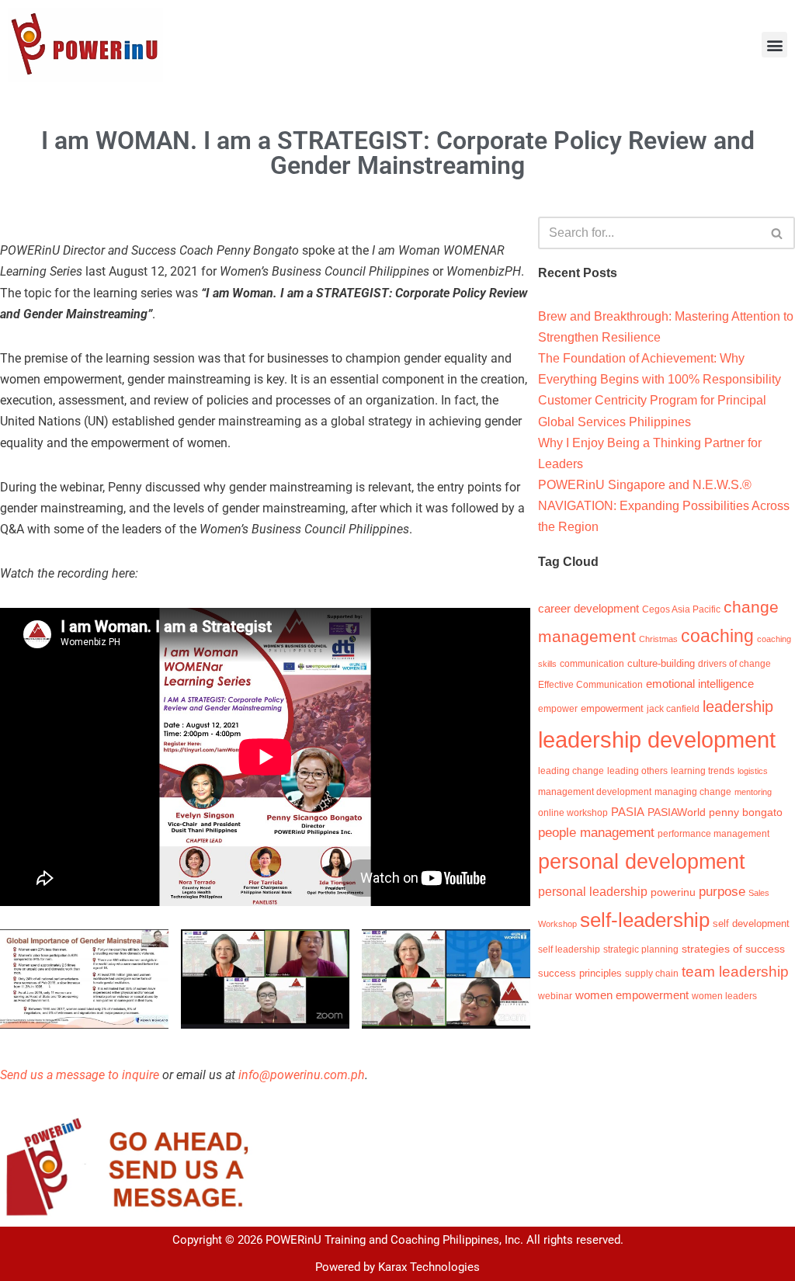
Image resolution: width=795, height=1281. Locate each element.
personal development (641, 861)
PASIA (627, 812)
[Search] (777, 233)
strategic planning (641, 949)
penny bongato (746, 812)
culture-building (661, 663)
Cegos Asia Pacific (681, 609)
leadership (738, 706)
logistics (753, 771)
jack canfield (673, 708)
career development (588, 608)
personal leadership (592, 891)
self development (751, 923)
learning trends (702, 770)
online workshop (573, 813)
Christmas (658, 639)
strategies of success (733, 949)
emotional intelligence (700, 684)
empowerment (612, 708)
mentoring (753, 792)
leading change (571, 770)
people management (596, 832)
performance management (713, 833)
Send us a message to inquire (79, 1075)
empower (558, 708)
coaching (717, 636)
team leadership (735, 971)
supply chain (652, 973)
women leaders (724, 996)
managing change (692, 792)
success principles (580, 973)
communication (592, 663)
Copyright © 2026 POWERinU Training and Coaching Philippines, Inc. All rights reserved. (397, 1240)
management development (594, 791)
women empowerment (632, 995)
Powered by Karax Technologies (397, 1267)
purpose (722, 891)
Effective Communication (590, 684)
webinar (555, 996)
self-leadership (645, 920)
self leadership (569, 949)
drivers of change (734, 663)
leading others (637, 771)
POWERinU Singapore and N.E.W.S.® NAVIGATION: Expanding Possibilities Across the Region (664, 505)
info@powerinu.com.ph (301, 1075)
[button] (774, 44)
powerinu (673, 892)
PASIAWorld (676, 812)
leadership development (657, 739)
